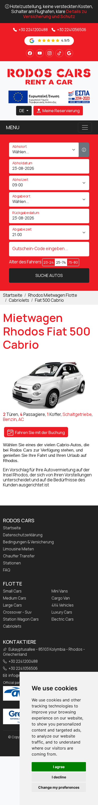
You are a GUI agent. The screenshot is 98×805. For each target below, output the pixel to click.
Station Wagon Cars (21, 619)
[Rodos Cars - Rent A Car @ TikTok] (59, 53)
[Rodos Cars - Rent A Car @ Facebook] (30, 53)
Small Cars (12, 591)
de (22, 110)
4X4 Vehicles (63, 605)
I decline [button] (59, 777)
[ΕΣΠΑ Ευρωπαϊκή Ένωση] (49, 96)
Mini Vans (60, 591)
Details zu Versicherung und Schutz (55, 14)
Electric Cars (63, 619)
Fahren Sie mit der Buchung (39, 432)
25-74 (61, 262)
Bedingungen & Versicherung (28, 542)
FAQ (6, 570)
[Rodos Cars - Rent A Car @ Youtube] (40, 53)
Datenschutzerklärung (22, 535)
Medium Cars (14, 598)
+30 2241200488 (33, 29)
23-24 (48, 262)
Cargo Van (61, 598)
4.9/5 (65, 40)
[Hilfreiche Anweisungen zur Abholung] (84, 149)
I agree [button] (59, 767)
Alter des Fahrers (25, 261)
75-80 (73, 262)
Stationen (12, 563)
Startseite (12, 528)
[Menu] (85, 127)
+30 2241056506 (71, 29)
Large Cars (12, 605)
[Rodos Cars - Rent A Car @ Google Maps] (69, 53)
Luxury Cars (62, 612)
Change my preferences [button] (58, 787)
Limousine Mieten (18, 549)
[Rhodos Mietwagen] (49, 76)
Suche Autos (49, 275)
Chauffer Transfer (19, 556)
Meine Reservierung (61, 110)
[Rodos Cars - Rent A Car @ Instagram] (49, 53)
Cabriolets (12, 626)
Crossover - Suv (17, 612)
